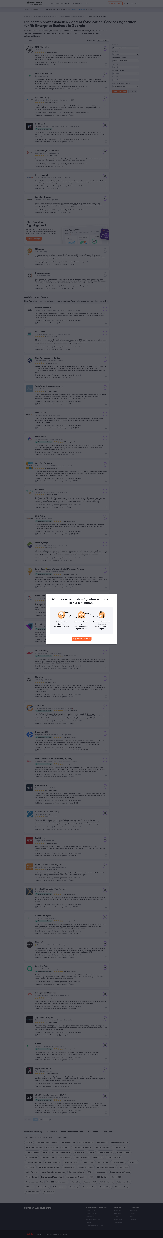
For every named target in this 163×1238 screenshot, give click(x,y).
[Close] (114, 596)
